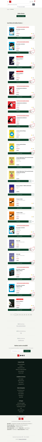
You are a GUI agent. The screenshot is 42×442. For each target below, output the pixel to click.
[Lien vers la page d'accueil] (10, 2)
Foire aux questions (21, 364)
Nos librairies (21, 391)
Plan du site (21, 411)
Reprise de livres (21, 380)
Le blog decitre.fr (21, 384)
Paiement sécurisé (21, 367)
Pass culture (21, 382)
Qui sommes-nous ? (21, 390)
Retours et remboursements (21, 369)
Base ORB (21, 397)
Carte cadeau (21, 378)
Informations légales (21, 403)
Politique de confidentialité (21, 404)
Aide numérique (21, 371)
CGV (21, 408)
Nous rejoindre (21, 393)
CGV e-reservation (21, 410)
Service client (21, 372)
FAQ (21, 333)
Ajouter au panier (19, 37)
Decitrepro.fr (21, 395)
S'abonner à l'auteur (21, 16)
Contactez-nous (21, 340)
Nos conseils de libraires (21, 325)
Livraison (21, 366)
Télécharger (18, 52)
